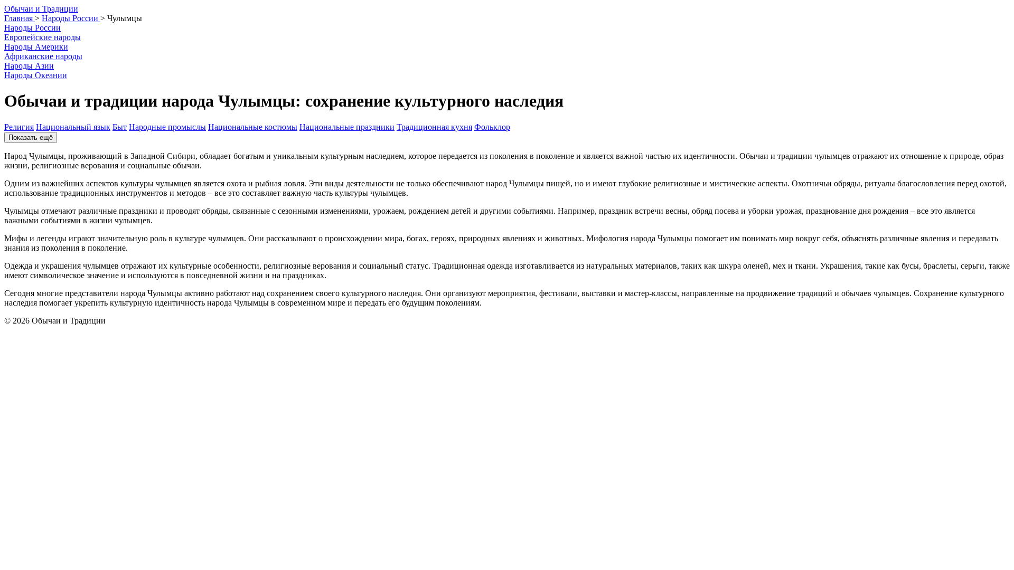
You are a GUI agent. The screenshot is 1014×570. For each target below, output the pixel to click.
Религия (19, 126)
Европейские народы (42, 37)
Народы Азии (29, 65)
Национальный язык (73, 126)
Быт (119, 126)
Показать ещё (30, 137)
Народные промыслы (167, 126)
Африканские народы (43, 56)
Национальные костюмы (252, 126)
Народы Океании (35, 75)
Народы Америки (36, 46)
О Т (41, 8)
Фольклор (492, 126)
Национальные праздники (347, 126)
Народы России (32, 27)
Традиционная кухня (434, 126)
